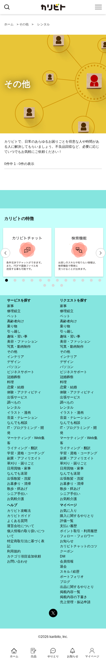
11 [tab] (93, 282)
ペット (12, 316)
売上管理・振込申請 (75, 602)
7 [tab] (59, 282)
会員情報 (66, 561)
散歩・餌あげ (17, 489)
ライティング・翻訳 (22, 448)
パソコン (14, 367)
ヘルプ (12, 505)
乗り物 (12, 326)
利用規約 (14, 551)
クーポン (66, 551)
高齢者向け (15, 321)
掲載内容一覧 (70, 592)
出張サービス (17, 397)
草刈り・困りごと (20, 463)
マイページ (68, 505)
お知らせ (66, 541)
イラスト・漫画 (19, 413)
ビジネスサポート (20, 372)
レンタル (43, 24)
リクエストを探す (73, 300)
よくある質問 (17, 521)
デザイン (14, 362)
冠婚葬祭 (14, 377)
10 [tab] (84, 282)
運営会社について (20, 526)
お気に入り (68, 511)
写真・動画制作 (19, 347)
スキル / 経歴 (69, 572)
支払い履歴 (68, 526)
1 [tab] (8, 282)
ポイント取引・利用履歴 (78, 531)
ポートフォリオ (72, 577)
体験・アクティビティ (24, 392)
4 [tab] (33, 282)
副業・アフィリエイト (24, 458)
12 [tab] (101, 282)
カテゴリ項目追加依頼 (24, 556)
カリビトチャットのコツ (78, 546)
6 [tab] (50, 282)
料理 (10, 382)
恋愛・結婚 (15, 387)
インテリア (15, 357)
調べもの (14, 402)
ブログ (65, 582)
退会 (63, 566)
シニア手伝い (17, 494)
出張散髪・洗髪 (19, 479)
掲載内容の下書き (73, 597)
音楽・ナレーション (22, 418)
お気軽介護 (15, 499)
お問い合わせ (17, 561)
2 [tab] (16, 282)
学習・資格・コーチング (25, 453)
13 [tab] (46, 287)
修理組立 (14, 311)
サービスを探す (19, 300)
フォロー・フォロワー (77, 536)
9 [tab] (76, 282)
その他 (24, 24)
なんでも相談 (17, 423)
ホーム (9, 24)
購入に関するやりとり (77, 516)
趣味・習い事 (17, 336)
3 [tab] (25, 282)
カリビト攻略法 (19, 511)
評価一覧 (66, 521)
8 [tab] (67, 282)
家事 (10, 306)
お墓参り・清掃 (19, 484)
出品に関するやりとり (77, 587)
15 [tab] (63, 287)
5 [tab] (42, 282)
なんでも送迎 (17, 473)
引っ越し (14, 331)
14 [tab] (54, 287)
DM (62, 556)
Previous (5, 253)
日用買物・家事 (19, 468)
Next (100, 253)
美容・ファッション (22, 341)
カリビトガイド (19, 516)
